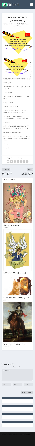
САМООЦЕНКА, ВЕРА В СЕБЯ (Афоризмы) (16, 298)
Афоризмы (26, 24)
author (11, 24)
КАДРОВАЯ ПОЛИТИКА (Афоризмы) (14, 273)
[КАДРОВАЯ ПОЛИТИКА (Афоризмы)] (17, 249)
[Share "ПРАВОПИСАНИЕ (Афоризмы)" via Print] (11, 161)
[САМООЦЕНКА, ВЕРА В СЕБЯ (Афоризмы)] (17, 286)
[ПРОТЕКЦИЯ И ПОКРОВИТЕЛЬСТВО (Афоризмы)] (17, 322)
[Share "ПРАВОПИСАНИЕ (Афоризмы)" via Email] (8, 161)
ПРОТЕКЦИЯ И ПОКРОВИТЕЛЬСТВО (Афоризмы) (14, 345)
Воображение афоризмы (11, 225)
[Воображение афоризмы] (17, 203)
